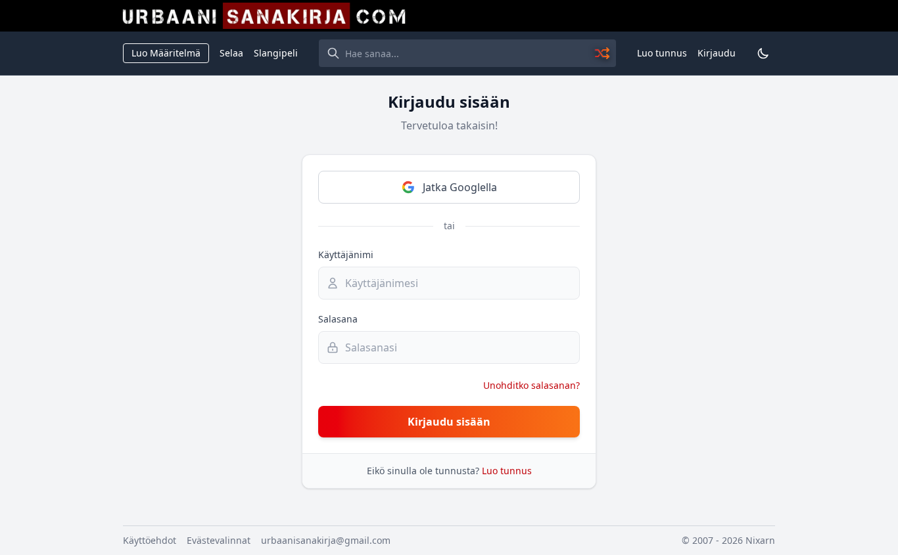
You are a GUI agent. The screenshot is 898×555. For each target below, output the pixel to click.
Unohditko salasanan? (531, 385)
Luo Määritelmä (166, 53)
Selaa (231, 53)
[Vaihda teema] (763, 53)
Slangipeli (276, 53)
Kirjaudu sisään (449, 421)
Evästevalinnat (218, 540)
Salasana (338, 319)
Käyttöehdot (149, 540)
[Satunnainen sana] (602, 53)
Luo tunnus (662, 53)
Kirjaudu (716, 53)
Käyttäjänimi (345, 254)
